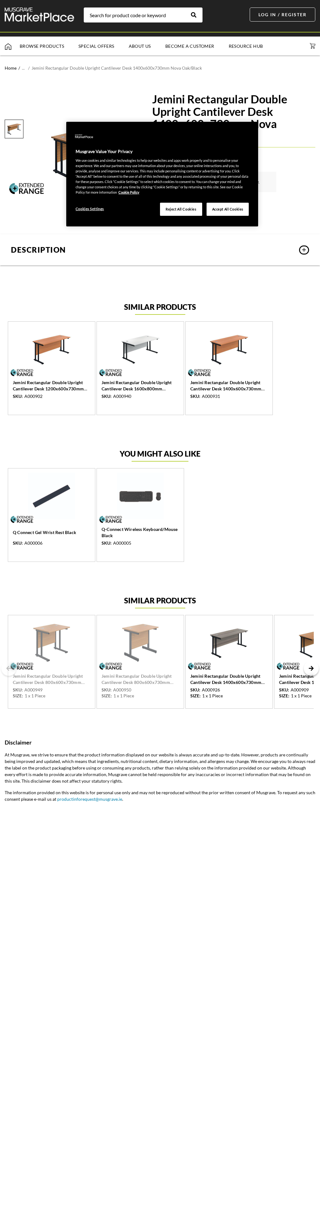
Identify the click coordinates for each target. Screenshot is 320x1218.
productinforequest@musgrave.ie (89, 799)
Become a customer (189, 46)
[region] (162, 174)
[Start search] (197, 15)
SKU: (18, 396)
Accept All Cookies (227, 209)
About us (140, 46)
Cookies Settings (90, 209)
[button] (160, 249)
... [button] (23, 68)
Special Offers (96, 46)
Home (11, 68)
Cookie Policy (128, 192)
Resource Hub (246, 46)
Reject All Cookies (181, 209)
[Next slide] (311, 668)
